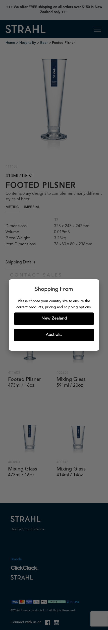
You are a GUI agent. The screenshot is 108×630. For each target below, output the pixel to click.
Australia (54, 335)
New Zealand (54, 319)
